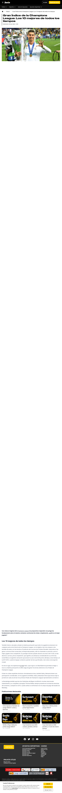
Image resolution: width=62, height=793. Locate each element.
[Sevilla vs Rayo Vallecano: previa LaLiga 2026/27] (11, 718)
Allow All (48, 783)
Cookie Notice (15, 788)
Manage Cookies (48, 790)
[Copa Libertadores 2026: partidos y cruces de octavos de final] (51, 718)
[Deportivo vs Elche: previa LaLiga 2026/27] (51, 699)
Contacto (8, 747)
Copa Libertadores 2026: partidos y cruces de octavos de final (50, 726)
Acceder (45, 2)
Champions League (23, 631)
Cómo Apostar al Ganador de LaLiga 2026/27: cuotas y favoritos (11, 707)
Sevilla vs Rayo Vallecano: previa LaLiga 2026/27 (10, 726)
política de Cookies (52, 779)
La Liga (22, 665)
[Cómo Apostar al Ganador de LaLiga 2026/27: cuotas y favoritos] (11, 699)
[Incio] (2, 11)
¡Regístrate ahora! (54, 2)
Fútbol (8, 11)
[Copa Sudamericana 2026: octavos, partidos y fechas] (31, 718)
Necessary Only (48, 786)
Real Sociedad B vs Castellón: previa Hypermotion (31, 706)
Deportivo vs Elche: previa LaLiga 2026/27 (49, 706)
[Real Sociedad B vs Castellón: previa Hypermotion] (31, 699)
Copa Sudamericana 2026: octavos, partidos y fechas (30, 726)
